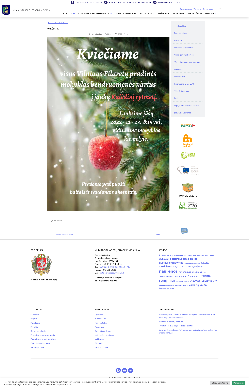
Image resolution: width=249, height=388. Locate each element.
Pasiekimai (35, 323)
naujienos (58, 221)
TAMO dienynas (181, 91)
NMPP (205, 272)
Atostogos (178, 40)
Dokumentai (179, 76)
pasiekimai (180, 276)
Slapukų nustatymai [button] (220, 383)
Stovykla (195, 281)
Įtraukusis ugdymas (182, 112)
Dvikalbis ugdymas (126, 13)
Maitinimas (178, 69)
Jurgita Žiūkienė (105, 34)
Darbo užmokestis (38, 331)
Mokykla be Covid (179, 267)
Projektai (205, 276)
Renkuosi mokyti (182, 281)
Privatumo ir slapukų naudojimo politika (176, 325)
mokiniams (165, 266)
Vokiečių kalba (198, 285)
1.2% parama (165, 255)
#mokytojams (186, 9)
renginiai (167, 280)
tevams (206, 281)
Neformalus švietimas (183, 47)
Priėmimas (163, 13)
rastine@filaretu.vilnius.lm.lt (112, 273)
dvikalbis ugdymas (171, 263)
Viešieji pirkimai (37, 347)
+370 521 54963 (106, 267)
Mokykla (67, 13)
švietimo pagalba (166, 288)
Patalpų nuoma (101, 347)
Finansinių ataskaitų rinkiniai (43, 335)
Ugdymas (99, 314)
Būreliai (163, 259)
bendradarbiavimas (195, 255)
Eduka (177, 98)
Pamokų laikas (180, 33)
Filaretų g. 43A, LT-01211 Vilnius (89, 2)
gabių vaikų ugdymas (192, 263)
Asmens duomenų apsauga (171, 321)
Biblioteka (99, 343)
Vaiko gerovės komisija (184, 54)
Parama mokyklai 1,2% (184, 84)
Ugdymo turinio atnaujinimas (186, 105)
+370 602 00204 (144, 2)
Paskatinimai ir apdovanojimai (43, 339)
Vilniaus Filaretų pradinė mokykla (173, 285)
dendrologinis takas (183, 259)
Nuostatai (35, 314)
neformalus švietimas (190, 272)
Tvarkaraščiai (180, 26)
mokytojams (195, 266)
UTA (215, 281)
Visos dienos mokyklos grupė (187, 62)
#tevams (197, 9)
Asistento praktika (179, 255)
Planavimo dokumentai (40, 343)
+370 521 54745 (129, 2)
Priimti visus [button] (238, 383)
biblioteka (209, 255)
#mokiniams (208, 9)
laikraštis (205, 263)
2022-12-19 (123, 34)
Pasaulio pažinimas (166, 276)
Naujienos (178, 13)
